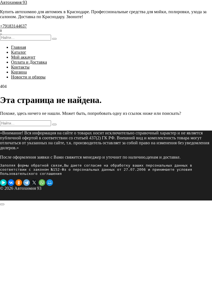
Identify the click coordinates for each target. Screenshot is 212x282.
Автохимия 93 (13, 2)
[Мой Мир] (49, 182)
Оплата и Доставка (29, 62)
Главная (18, 47)
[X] (34, 182)
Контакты (20, 67)
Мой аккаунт (23, 57)
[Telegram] (26, 182)
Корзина (19, 72)
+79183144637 (13, 26)
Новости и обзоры (28, 77)
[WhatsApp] (42, 182)
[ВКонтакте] (11, 182)
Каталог (18, 52)
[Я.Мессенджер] (3, 182)
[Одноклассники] (18, 182)
